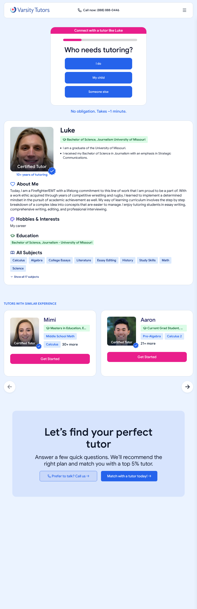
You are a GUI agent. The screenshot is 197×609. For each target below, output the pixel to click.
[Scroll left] (9, 387)
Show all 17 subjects (26, 276)
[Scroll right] (187, 387)
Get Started (50, 359)
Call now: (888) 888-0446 (101, 10)
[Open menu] (184, 10)
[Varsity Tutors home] (29, 10)
